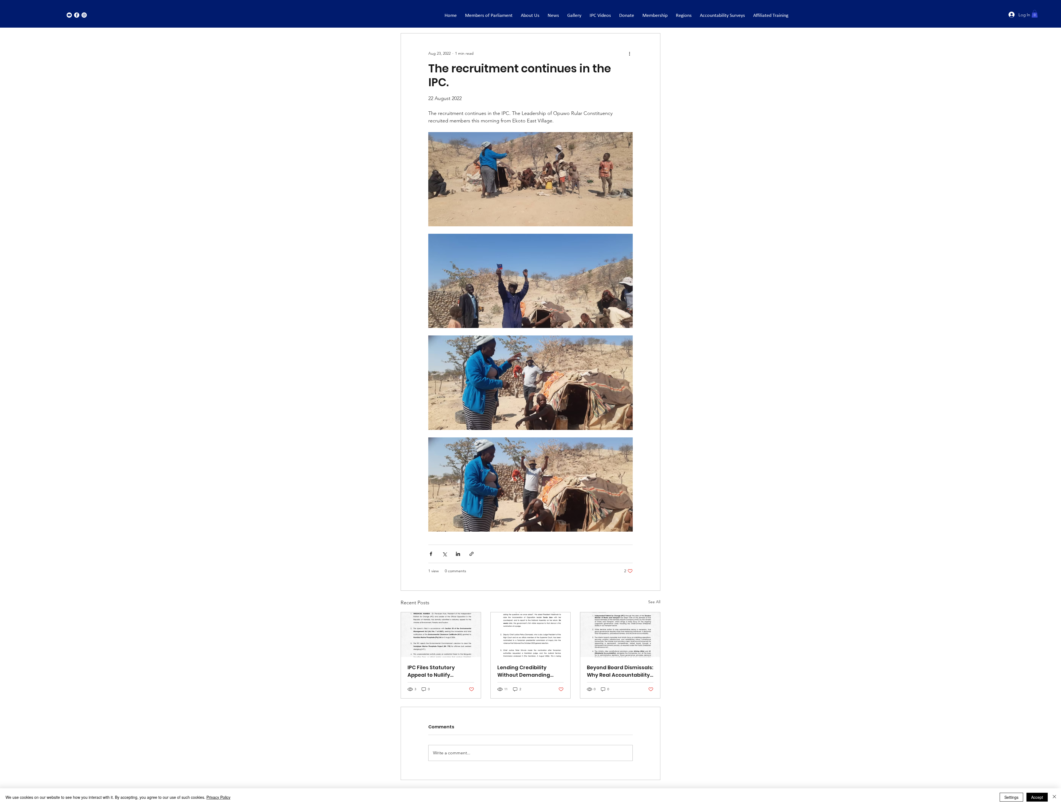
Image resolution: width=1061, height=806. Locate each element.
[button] (1034, 13)
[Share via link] (471, 553)
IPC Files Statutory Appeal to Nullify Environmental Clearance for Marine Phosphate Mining (435, 671)
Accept (1037, 797)
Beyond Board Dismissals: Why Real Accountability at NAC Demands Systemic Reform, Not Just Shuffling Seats (620, 671)
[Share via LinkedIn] (458, 553)
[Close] (1054, 797)
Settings (1011, 797)
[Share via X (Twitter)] (444, 553)
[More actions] (629, 53)
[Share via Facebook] (431, 553)
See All (654, 601)
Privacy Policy (218, 797)
